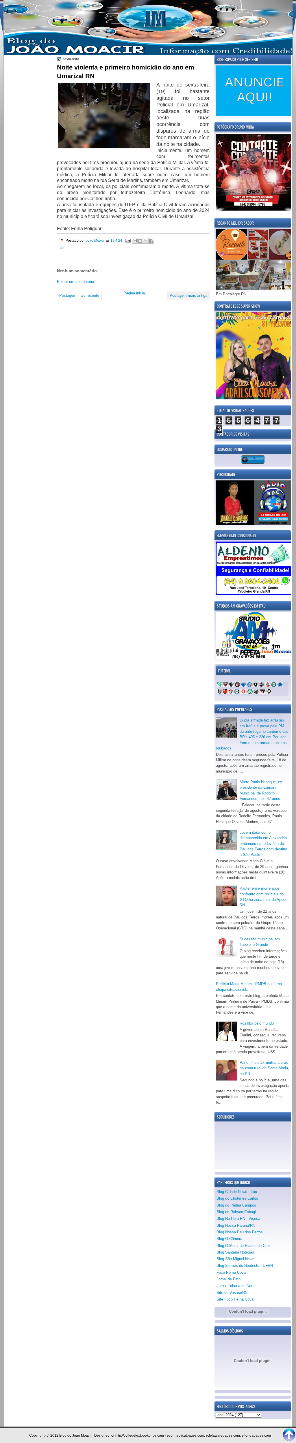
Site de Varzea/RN (232, 1292)
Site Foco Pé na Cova (235, 1299)
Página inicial (134, 293)
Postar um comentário (75, 281)
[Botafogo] (255, 686)
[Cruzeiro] (280, 686)
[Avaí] (243, 686)
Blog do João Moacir (75, 1435)
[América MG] (219, 686)
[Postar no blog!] (140, 241)
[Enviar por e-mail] (135, 241)
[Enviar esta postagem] (127, 240)
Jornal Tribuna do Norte (236, 1286)
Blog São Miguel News (235, 1259)
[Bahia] (249, 686)
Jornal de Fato (228, 1279)
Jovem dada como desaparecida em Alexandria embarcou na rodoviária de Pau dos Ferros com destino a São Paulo (263, 843)
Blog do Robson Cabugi (236, 1212)
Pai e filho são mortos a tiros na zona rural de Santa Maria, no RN (264, 1068)
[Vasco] (269, 693)
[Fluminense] (230, 693)
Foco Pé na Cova (231, 1272)
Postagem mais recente (79, 295)
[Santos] (256, 693)
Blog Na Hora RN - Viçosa (238, 1218)
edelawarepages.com (223, 1435)
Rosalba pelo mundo (257, 1023)
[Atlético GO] (225, 686)
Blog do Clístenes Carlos (237, 1198)
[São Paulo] (262, 693)
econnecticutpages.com (185, 1435)
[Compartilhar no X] (146, 241)
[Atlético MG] (231, 686)
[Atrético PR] (237, 686)
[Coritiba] (273, 686)
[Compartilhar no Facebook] (151, 241)
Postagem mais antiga (188, 295)
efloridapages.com (256, 1435)
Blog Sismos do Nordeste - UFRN (245, 1265)
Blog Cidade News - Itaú (237, 1192)
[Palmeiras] (250, 693)
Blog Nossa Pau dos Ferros (240, 1232)
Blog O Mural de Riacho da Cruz (244, 1245)
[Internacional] (243, 693)
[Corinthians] (267, 686)
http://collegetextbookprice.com (139, 1435)
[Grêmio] (236, 693)
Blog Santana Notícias (235, 1252)
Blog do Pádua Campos (236, 1205)
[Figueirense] (219, 693)
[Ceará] (261, 686)
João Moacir (96, 240)
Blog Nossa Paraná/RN (236, 1225)
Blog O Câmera (229, 1239)
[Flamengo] (225, 693)
